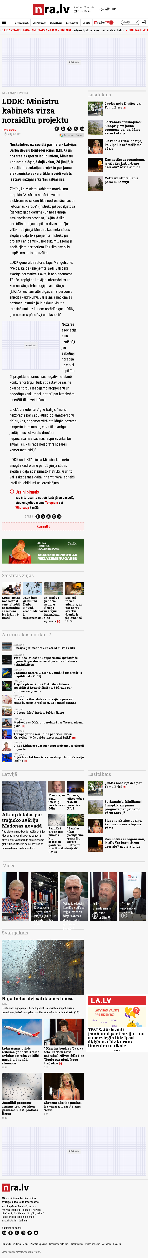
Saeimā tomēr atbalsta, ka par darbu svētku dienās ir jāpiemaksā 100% (73, 609)
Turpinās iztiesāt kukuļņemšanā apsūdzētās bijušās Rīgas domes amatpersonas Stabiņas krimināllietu (45, 661)
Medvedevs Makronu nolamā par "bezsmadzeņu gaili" (48, 724)
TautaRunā (56, 22)
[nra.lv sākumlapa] (51, 9)
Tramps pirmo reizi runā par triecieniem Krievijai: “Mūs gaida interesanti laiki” (43, 735)
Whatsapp (22, 508)
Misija (26, 1244)
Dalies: (29, 516)
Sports (86, 22)
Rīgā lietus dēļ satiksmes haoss (37, 998)
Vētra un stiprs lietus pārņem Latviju (121, 180)
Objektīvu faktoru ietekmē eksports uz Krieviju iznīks (48, 758)
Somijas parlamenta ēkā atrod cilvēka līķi (44, 648)
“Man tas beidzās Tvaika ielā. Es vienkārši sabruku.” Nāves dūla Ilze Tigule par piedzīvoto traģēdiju (64, 1055)
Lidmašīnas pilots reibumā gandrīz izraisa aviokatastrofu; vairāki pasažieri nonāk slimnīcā (21, 1055)
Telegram (51, 503)
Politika (23, 93)
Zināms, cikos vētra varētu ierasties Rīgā (75, 801)
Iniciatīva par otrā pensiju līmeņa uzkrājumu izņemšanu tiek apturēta (52, 609)
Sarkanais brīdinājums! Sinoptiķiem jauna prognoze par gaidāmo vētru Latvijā (123, 127)
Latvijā (12, 93)
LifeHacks (72, 22)
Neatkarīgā (22, 22)
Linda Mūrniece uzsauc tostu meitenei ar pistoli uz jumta (48, 747)
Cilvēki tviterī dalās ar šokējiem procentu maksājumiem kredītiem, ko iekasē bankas (44, 700)
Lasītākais (99, 94)
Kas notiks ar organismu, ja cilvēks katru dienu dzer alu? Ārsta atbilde (125, 163)
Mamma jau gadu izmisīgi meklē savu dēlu (56, 801)
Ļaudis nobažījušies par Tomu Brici (123, 105)
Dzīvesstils (39, 22)
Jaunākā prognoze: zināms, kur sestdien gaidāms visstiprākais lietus (58, 840)
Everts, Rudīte (82, 11)
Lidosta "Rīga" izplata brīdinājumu (38, 712)
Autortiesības (77, 1244)
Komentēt (43, 526)
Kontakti (117, 1244)
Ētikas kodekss (92, 1244)
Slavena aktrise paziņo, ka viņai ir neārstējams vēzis (123, 144)
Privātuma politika (38, 1244)
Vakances (106, 1244)
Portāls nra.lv (9, 130)
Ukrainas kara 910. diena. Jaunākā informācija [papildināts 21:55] (47, 674)
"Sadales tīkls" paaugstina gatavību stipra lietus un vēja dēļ (75, 838)
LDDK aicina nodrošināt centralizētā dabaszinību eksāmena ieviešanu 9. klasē (11, 608)
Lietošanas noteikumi (59, 1244)
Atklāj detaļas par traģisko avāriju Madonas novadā (22, 820)
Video (9, 865)
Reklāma (17, 1244)
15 (74, 737)
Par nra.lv (6, 1244)
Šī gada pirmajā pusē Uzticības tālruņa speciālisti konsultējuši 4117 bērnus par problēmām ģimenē (42, 687)
